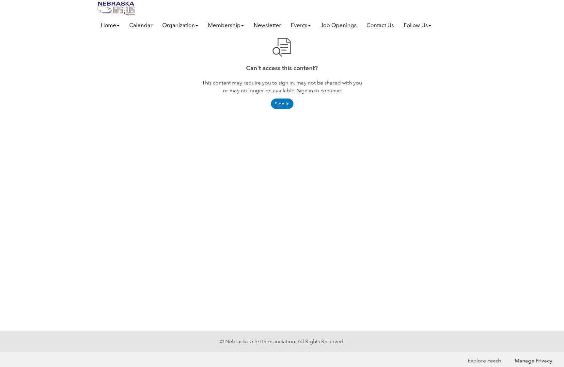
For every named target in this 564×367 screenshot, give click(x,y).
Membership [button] (224, 25)
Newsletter (267, 25)
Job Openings (339, 25)
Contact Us (380, 25)
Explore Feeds (484, 361)
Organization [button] (178, 25)
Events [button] (299, 25)
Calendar (140, 25)
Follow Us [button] (416, 25)
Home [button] (108, 25)
